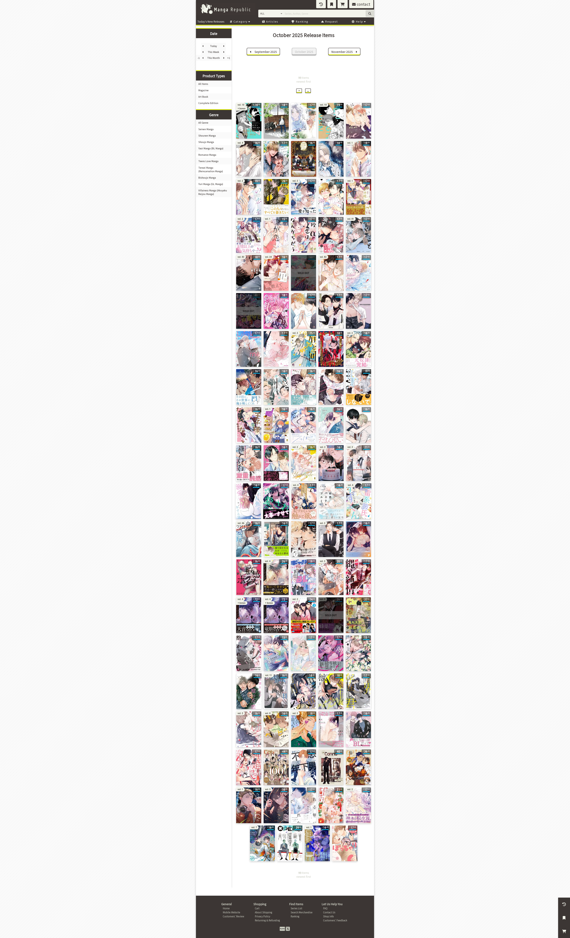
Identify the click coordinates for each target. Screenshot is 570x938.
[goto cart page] (343, 4)
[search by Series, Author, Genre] (370, 13)
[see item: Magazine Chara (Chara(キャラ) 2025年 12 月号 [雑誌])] (358, 615)
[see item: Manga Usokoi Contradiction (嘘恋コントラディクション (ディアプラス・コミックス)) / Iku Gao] (276, 159)
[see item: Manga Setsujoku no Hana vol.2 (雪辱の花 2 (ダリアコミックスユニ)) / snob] (330, 615)
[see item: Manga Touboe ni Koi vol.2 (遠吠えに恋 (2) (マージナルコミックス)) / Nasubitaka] (358, 349)
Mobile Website (231, 912)
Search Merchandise (301, 912)
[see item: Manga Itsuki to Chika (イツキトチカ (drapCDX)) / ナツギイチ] (358, 729)
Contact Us (329, 912)
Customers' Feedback (335, 920)
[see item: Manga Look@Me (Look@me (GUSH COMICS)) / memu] (248, 349)
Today (213, 46)
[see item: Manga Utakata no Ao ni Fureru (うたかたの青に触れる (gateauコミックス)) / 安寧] (358, 425)
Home (226, 908)
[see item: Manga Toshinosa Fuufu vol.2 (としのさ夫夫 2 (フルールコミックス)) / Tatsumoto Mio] (330, 539)
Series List (296, 908)
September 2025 (265, 52)
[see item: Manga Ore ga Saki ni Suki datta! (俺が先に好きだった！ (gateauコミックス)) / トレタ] (276, 387)
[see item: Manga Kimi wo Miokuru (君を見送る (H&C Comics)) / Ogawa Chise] (303, 121)
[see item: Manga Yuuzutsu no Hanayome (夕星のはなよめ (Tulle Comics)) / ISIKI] (303, 653)
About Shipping (263, 912)
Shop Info (328, 916)
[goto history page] (321, 4)
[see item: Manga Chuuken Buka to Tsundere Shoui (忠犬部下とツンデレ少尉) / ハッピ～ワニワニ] (276, 197)
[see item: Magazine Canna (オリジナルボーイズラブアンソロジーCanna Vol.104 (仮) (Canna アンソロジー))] (330, 767)
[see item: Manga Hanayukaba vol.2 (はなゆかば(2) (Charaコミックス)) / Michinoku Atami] (248, 729)
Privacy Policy (262, 916)
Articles (271, 21)
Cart (257, 908)
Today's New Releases (210, 21)
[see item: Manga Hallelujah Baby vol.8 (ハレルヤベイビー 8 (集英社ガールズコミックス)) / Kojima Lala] (276, 729)
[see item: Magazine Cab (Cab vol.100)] (276, 767)
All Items (203, 84)
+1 (228, 58)
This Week (213, 52)
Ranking (301, 21)
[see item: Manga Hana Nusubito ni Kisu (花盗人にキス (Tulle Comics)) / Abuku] (358, 653)
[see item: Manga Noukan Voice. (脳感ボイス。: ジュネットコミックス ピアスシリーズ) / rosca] (248, 577)
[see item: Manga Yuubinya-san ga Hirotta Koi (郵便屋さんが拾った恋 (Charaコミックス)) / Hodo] (249, 691)
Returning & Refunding (267, 920)
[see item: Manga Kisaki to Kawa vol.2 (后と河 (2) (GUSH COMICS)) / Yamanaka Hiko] (303, 349)
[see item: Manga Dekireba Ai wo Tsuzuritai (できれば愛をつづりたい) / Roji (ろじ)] (330, 311)
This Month (213, 58)
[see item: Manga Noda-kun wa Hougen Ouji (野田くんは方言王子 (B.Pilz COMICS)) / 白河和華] (276, 653)
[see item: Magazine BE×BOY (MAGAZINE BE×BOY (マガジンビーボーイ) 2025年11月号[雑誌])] (303, 273)
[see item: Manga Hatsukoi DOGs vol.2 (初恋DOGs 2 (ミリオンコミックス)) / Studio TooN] (303, 615)
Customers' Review (233, 916)
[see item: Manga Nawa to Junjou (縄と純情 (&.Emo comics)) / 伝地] (358, 577)
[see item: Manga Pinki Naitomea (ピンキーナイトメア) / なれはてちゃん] (276, 311)
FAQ (325, 908)
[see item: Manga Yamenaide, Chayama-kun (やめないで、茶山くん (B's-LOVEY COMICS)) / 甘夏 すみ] (330, 425)
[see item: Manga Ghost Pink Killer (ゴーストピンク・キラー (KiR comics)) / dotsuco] (330, 653)
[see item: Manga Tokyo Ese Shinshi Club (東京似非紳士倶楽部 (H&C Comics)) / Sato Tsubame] (303, 159)
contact (363, 4)
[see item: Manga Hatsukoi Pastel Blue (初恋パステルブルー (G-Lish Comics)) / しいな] (331, 501)
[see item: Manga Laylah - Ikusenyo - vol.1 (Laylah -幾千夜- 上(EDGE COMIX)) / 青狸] (317, 843)
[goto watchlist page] (331, 4)
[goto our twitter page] (288, 928)
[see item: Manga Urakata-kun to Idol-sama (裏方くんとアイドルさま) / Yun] (276, 349)
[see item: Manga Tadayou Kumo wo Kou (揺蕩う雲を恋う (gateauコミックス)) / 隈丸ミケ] (248, 387)
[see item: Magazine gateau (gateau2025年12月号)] (358, 767)
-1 (198, 58)
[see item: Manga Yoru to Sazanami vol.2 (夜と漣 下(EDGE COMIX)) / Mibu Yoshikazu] (358, 805)
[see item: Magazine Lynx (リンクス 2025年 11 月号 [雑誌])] (248, 311)
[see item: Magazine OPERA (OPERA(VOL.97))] (289, 843)
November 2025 (342, 52)
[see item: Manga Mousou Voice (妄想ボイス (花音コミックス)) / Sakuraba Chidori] (331, 197)
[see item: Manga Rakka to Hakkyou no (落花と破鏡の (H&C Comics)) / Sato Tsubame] (276, 121)
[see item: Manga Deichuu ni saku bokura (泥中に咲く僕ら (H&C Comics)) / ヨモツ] (330, 159)
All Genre (203, 122)
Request (331, 21)
